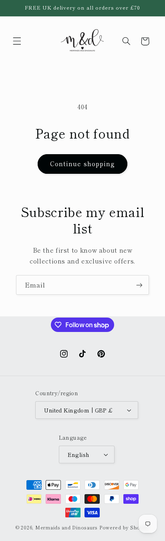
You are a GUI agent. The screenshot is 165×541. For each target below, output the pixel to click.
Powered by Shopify (124, 527)
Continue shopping (82, 163)
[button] (17, 41)
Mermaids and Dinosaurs (66, 527)
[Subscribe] (139, 285)
